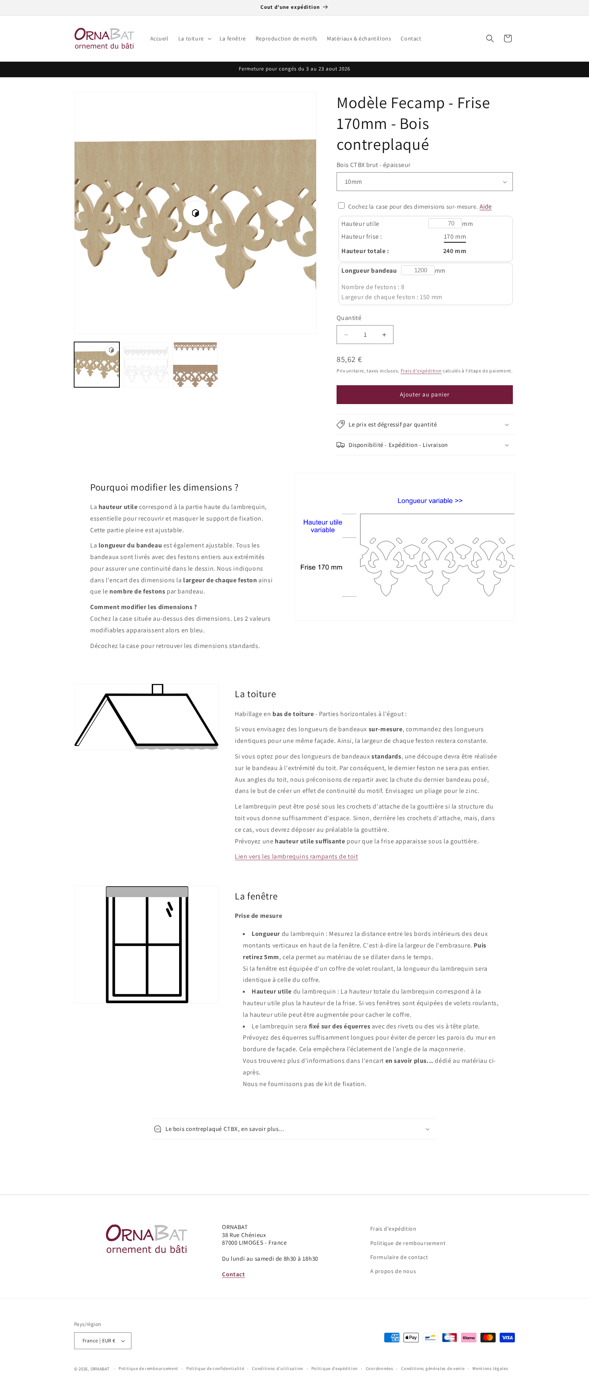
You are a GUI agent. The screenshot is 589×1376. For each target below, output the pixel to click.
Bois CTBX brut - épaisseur (373, 165)
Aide (486, 206)
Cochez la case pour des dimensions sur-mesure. (413, 206)
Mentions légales (490, 1368)
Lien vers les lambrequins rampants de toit (296, 856)
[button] (194, 38)
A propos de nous (393, 1271)
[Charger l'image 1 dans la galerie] (146, 364)
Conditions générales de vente (432, 1368)
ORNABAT (100, 1369)
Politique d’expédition (334, 1368)
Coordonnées (379, 1368)
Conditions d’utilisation (277, 1368)
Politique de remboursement (408, 1243)
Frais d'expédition (421, 371)
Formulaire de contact (399, 1257)
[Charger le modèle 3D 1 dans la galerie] (96, 364)
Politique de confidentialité (215, 1368)
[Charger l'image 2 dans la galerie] (195, 364)
